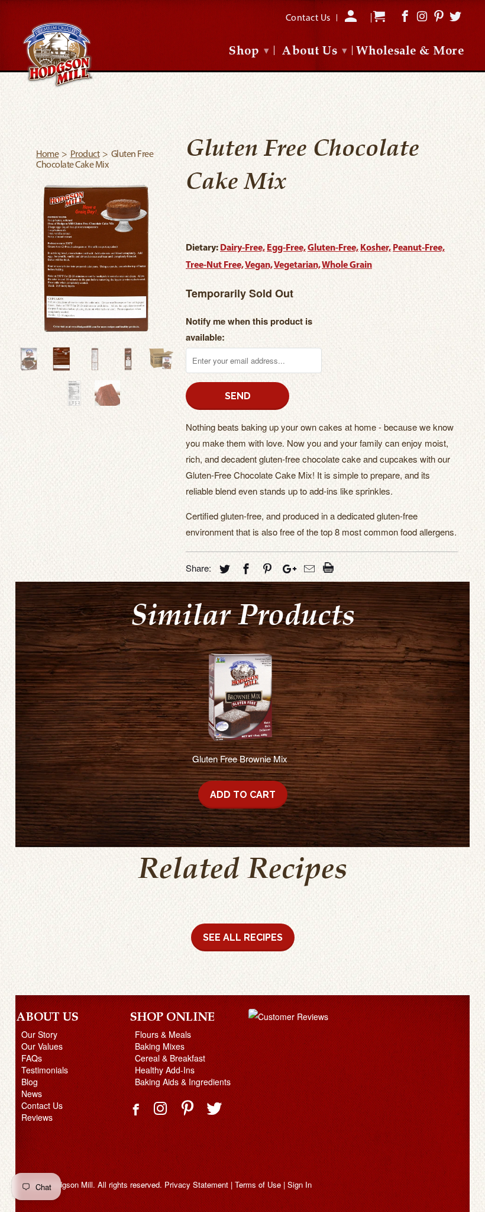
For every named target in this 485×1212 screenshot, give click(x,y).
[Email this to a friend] (307, 568)
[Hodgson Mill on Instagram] (162, 1107)
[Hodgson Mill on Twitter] (215, 1107)
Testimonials (44, 1070)
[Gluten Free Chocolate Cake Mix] (94, 257)
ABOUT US (48, 1017)
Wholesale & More (410, 52)
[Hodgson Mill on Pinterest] (189, 1107)
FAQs (31, 1058)
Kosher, (375, 248)
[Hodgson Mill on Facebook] (137, 1114)
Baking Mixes (160, 1046)
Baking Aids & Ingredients (183, 1082)
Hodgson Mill (70, 1184)
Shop (249, 51)
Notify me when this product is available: (249, 329)
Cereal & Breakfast (170, 1058)
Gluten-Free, (333, 248)
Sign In (299, 1184)
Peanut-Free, (419, 248)
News (31, 1093)
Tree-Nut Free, (215, 265)
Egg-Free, (286, 248)
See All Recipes (243, 937)
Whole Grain (347, 265)
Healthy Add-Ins (165, 1070)
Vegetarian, (297, 265)
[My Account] (352, 20)
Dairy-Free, (242, 248)
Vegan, (259, 265)
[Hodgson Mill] (58, 55)
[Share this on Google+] (286, 568)
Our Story (39, 1034)
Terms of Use (258, 1184)
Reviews (37, 1117)
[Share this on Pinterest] (265, 568)
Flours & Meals (163, 1034)
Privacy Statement (196, 1184)
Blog (29, 1082)
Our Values (42, 1046)
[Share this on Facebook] (244, 568)
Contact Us (42, 1105)
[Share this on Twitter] (223, 568)
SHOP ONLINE (172, 1017)
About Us (314, 51)
